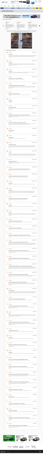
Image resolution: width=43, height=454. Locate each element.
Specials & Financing (13, 5)
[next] (39, 25)
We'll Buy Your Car (18, 5)
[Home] (5, 2)
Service (22, 5)
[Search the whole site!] (42, 5)
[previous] (3, 25)
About (8, 451)
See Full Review (7, 28)
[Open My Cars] (39, 5)
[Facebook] (40, 451)
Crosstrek (21, 438)
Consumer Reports (34, 438)
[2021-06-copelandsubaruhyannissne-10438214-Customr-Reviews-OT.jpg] (21, 16)
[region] (21, 26)
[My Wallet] (37, 5)
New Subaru (5, 5)
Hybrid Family (9, 438)
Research (25, 5)
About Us (32, 5)
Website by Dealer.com (3, 451)
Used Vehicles (9, 5)
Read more (10, 57)
